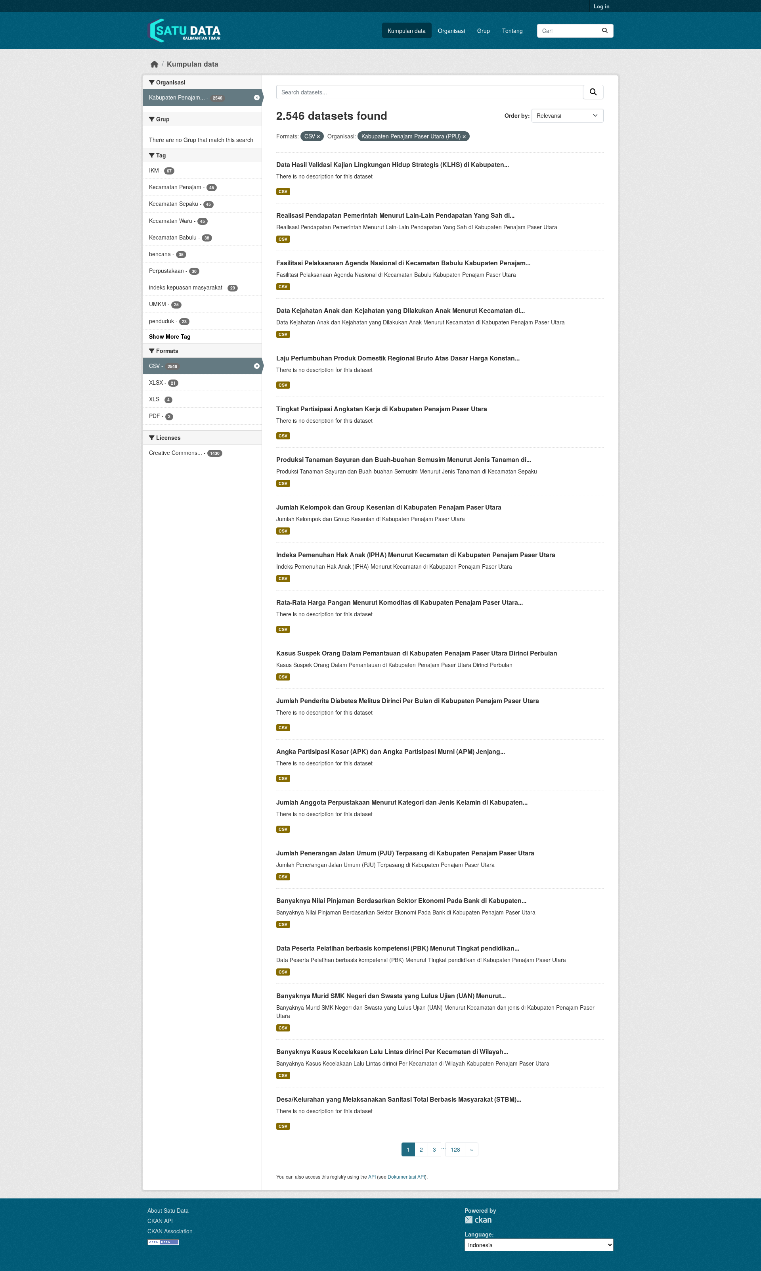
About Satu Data (168, 1210)
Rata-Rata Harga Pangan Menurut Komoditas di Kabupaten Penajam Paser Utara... (399, 602)
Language (478, 1234)
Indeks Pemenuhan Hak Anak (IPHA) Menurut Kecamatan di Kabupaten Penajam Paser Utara (415, 554)
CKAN (478, 1219)
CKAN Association (170, 1231)
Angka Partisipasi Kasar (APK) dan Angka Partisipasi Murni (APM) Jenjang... (390, 751)
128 (455, 1149)
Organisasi (451, 31)
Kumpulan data (407, 31)
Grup (483, 31)
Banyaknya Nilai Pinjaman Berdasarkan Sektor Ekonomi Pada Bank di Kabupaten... (401, 900)
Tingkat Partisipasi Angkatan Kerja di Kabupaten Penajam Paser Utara (381, 408)
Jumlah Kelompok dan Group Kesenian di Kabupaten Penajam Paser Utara (388, 507)
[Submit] (605, 31)
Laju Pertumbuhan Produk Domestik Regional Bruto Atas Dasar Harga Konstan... (398, 357)
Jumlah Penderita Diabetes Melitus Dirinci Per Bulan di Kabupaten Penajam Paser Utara (407, 700)
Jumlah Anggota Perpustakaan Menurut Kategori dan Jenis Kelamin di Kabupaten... (402, 802)
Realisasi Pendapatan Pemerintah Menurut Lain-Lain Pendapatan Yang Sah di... (395, 215)
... (443, 1146)
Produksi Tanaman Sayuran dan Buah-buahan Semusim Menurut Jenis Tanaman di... (403, 459)
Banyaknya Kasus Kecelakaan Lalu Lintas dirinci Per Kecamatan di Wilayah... (392, 1051)
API (372, 1176)
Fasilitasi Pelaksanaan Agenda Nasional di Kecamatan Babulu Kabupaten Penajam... (403, 262)
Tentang (512, 31)
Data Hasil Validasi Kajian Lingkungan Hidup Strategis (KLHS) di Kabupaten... (392, 164)
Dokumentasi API (406, 1176)
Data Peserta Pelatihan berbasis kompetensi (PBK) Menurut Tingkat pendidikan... (397, 948)
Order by (516, 115)
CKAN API (160, 1221)
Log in (602, 6)
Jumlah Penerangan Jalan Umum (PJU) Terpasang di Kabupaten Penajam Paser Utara (405, 852)
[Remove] (318, 136)
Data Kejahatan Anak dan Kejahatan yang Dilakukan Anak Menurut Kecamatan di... (400, 310)
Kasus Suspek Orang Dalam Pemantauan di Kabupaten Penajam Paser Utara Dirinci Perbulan (416, 653)
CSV (283, 191)
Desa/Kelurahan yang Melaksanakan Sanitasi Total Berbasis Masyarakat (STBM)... (398, 1099)
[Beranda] (155, 64)
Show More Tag (170, 336)
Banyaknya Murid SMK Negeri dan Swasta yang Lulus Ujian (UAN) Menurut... (391, 995)
